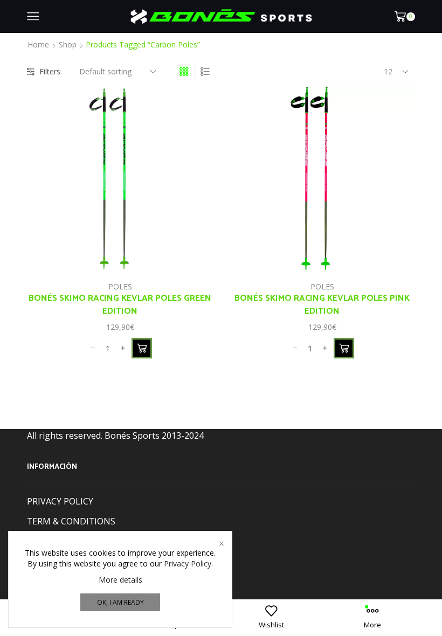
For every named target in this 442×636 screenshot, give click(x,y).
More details (120, 580)
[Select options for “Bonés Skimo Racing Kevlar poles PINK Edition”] (344, 348)
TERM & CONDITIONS (71, 521)
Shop (68, 44)
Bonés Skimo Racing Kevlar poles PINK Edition (322, 305)
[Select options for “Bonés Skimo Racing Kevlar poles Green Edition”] (142, 348)
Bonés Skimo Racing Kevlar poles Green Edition (120, 305)
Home (38, 44)
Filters (49, 71)
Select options (193, 250)
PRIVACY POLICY (60, 501)
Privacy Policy (187, 563)
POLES (120, 286)
